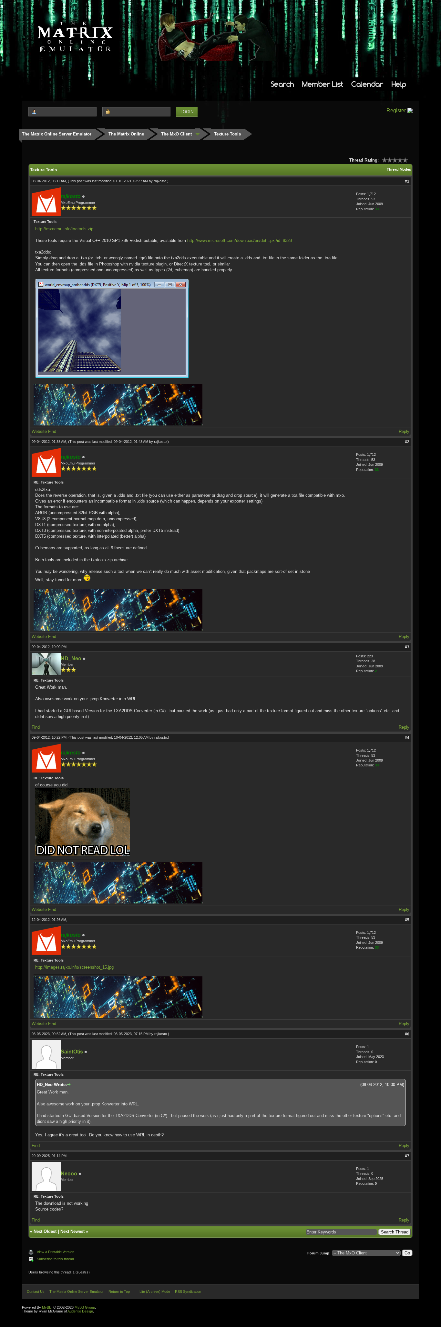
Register (396, 110)
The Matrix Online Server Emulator (56, 134)
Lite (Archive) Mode (154, 1291)
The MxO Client (176, 134)
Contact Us (36, 1291)
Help (399, 84)
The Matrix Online (126, 134)
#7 (407, 1156)
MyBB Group (85, 1307)
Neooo (69, 1173)
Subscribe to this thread (55, 1259)
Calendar (367, 84)
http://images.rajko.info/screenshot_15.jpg (74, 967)
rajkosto (160, 181)
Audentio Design (80, 1311)
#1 (407, 181)
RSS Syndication (188, 1291)
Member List (322, 84)
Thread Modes (399, 169)
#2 (407, 442)
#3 (407, 647)
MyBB (46, 1307)
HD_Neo (71, 658)
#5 (407, 920)
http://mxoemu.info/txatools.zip (64, 228)
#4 (407, 737)
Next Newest (72, 1231)
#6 (407, 1034)
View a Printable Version (55, 1252)
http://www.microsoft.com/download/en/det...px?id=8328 (239, 240)
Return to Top (119, 1291)
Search (282, 84)
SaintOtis (72, 1051)
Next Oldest (45, 1231)
